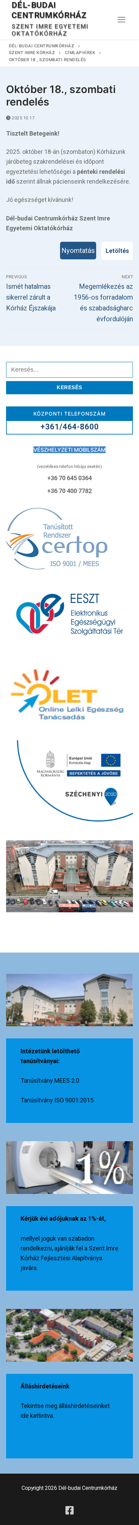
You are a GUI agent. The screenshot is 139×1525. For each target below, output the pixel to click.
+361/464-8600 (69, 426)
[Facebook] (69, 1510)
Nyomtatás (78, 251)
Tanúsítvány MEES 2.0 (50, 1080)
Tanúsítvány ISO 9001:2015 (57, 1100)
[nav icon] (121, 20)
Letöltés (117, 250)
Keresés (69, 387)
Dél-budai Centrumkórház (48, 10)
